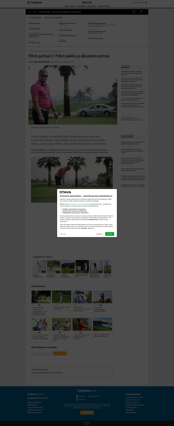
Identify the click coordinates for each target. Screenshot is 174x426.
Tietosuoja (63, 234)
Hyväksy (109, 234)
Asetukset (99, 234)
